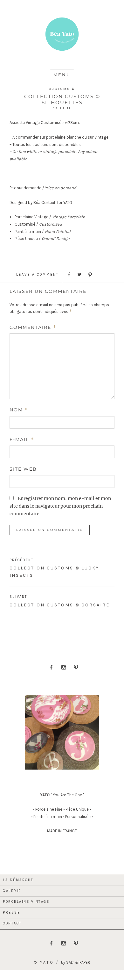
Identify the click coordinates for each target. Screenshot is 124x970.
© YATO (44, 962)
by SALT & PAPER (75, 962)
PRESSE (11, 912)
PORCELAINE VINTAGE (26, 902)
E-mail (22, 439)
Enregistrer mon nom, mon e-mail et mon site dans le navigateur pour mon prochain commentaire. (60, 506)
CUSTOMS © (62, 89)
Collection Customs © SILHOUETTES (62, 99)
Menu (62, 74)
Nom (19, 410)
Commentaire (33, 327)
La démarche (18, 880)
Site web (23, 469)
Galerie (12, 891)
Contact (12, 923)
